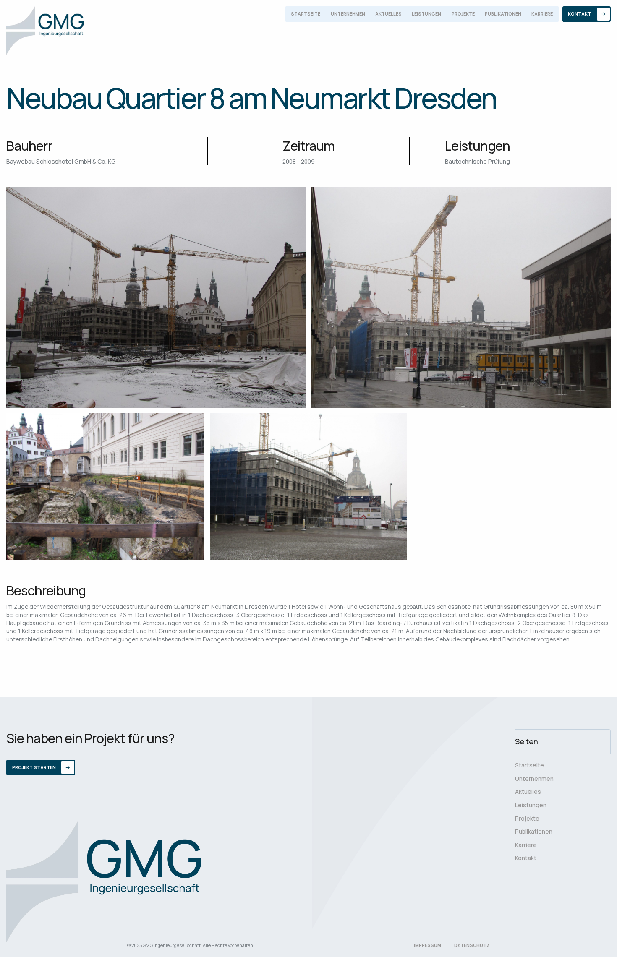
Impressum (427, 945)
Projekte (463, 14)
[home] (45, 30)
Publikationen (503, 14)
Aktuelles (388, 14)
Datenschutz (472, 945)
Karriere (542, 14)
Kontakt (525, 858)
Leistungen (426, 14)
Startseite (305, 14)
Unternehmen (348, 14)
